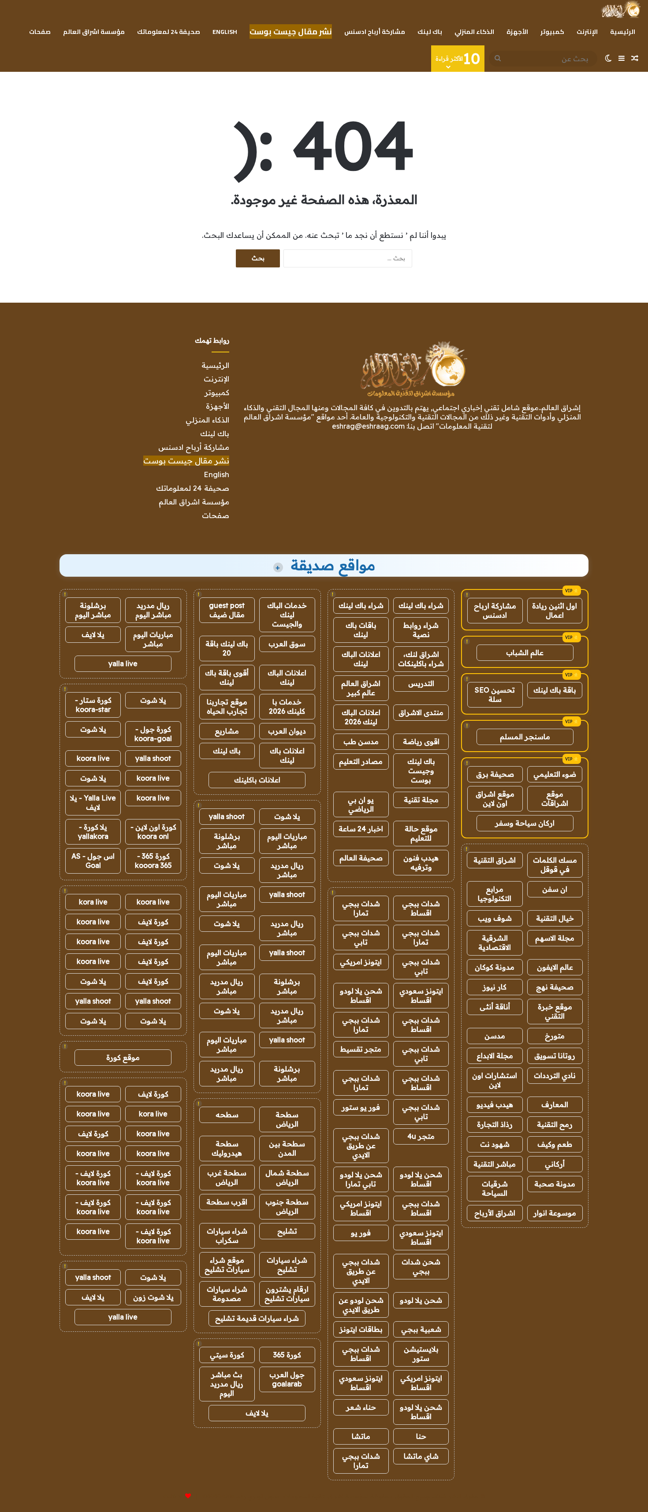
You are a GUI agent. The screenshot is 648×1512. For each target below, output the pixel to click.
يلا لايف (257, 1412)
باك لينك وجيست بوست (421, 770)
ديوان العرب (287, 730)
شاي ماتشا (421, 1456)
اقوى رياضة (421, 741)
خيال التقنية (555, 918)
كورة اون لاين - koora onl (153, 832)
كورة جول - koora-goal (153, 734)
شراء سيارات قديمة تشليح (257, 1318)
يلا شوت (287, 816)
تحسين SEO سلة (495, 695)
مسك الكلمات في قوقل (555, 865)
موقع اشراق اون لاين (495, 798)
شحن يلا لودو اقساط (361, 995)
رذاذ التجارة (495, 1124)
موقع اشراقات (554, 798)
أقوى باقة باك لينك (227, 677)
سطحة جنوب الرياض (287, 1206)
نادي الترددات (555, 1075)
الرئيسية (622, 31)
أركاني (555, 1164)
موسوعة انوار (554, 1212)
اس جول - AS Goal (93, 861)
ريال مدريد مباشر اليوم (153, 610)
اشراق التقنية (494, 860)
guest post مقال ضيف (227, 610)
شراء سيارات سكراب (227, 1236)
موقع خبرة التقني (555, 1011)
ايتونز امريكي (361, 961)
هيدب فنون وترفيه (421, 862)
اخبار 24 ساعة (361, 828)
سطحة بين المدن (287, 1148)
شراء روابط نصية (421, 630)
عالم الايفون (555, 967)
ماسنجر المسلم (525, 736)
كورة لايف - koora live (153, 1178)
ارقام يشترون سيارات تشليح (286, 1294)
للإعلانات (173, 1496)
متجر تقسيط (360, 1049)
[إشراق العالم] (620, 9)
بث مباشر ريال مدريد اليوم (226, 1383)
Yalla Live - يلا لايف (93, 802)
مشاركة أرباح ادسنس (374, 31)
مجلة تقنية (421, 799)
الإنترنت (587, 31)
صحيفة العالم (361, 857)
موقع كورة (123, 1057)
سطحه (227, 1114)
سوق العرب (286, 643)
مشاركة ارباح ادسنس (495, 610)
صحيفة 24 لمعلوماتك (168, 31)
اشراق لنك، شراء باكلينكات (421, 659)
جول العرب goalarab (287, 1379)
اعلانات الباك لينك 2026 (361, 717)
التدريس (421, 683)
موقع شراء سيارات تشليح (227, 1265)
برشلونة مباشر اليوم (93, 610)
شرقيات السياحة (495, 1188)
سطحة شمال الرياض (287, 1177)
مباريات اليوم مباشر (287, 841)
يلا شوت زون (153, 1297)
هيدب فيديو (495, 1104)
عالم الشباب (525, 652)
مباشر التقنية (494, 1164)
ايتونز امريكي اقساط (361, 1208)
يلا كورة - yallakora (93, 832)
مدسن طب (361, 741)
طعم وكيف (554, 1144)
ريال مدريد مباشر (287, 870)
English (224, 31)
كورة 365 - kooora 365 (153, 861)
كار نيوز (494, 986)
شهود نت (495, 1144)
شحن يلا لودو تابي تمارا (361, 1179)
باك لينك (429, 31)
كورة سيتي (227, 1354)
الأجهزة (517, 31)
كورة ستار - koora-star (93, 705)
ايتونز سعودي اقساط (421, 995)
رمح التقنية (555, 1124)
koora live (93, 758)
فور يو (361, 1232)
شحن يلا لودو (421, 1300)
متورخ (555, 1035)
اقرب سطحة (226, 1201)
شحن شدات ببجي (421, 1266)
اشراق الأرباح (494, 1212)
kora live (93, 901)
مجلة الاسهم (554, 938)
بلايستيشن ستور (421, 1354)
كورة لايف (153, 921)
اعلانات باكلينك (257, 779)
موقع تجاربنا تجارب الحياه (227, 706)
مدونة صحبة (554, 1183)
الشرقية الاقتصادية (494, 943)
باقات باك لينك (361, 630)
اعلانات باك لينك (287, 755)
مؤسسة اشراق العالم (94, 31)
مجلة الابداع (495, 1055)
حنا (421, 1436)
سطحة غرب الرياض (226, 1177)
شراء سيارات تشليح (287, 1265)
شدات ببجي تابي (361, 937)
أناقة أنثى (495, 1006)
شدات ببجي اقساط (421, 908)
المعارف (554, 1104)
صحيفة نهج (555, 986)
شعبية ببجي (421, 1329)
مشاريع (227, 730)
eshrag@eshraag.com (368, 426)
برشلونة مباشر (227, 841)
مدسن (494, 1035)
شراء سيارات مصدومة (227, 1294)
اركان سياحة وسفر (525, 823)
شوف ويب (495, 918)
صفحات (40, 31)
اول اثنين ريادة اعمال (554, 610)
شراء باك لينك (420, 605)
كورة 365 (287, 1354)
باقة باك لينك (554, 690)
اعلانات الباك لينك (361, 659)
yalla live (123, 663)
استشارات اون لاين (494, 1080)
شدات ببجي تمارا (361, 908)
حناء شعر (361, 1407)
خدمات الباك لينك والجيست (287, 614)
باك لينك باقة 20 (226, 648)
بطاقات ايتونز (361, 1329)
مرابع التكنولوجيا (494, 894)
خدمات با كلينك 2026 (287, 706)
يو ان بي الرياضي (361, 804)
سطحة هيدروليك (227, 1148)
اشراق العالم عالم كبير (360, 688)
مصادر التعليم (361, 761)
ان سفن (554, 889)
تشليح (287, 1231)
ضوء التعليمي (554, 774)
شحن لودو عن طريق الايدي (361, 1305)
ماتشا (361, 1436)
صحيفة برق (495, 774)
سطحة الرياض (287, 1119)
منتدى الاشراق (420, 712)
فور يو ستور (361, 1107)
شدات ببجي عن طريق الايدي (361, 1145)
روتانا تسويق (554, 1055)
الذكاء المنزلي (474, 31)
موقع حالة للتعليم (421, 833)
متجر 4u (421, 1136)
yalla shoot (227, 816)
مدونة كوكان (494, 967)
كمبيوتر (552, 31)
